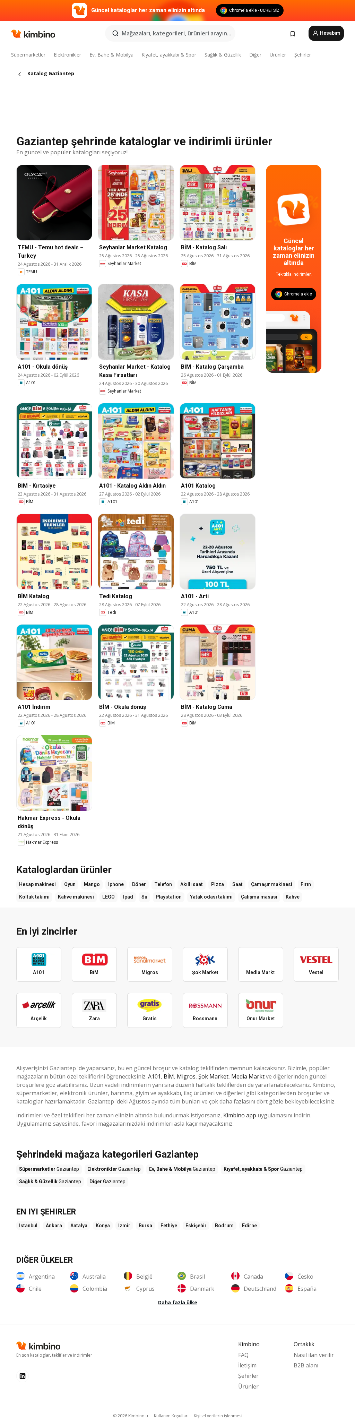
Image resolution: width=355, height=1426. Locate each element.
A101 (154, 1076)
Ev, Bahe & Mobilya (111, 54)
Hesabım (329, 33)
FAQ (243, 1355)
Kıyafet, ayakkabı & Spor (168, 54)
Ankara (54, 1225)
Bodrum (224, 1225)
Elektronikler (67, 54)
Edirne (249, 1225)
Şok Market (213, 1076)
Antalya (78, 1225)
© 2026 (131, 1416)
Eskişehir (196, 1225)
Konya (103, 1225)
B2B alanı (306, 1365)
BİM (169, 1076)
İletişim (247, 1365)
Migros (186, 1076)
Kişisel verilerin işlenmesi (218, 1416)
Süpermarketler (28, 54)
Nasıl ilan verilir (314, 1355)
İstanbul (28, 1225)
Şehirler (302, 54)
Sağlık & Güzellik (223, 54)
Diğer (255, 54)
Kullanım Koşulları (171, 1416)
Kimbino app (239, 1115)
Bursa (145, 1225)
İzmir (124, 1225)
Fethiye (169, 1225)
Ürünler (278, 54)
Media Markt (248, 1076)
